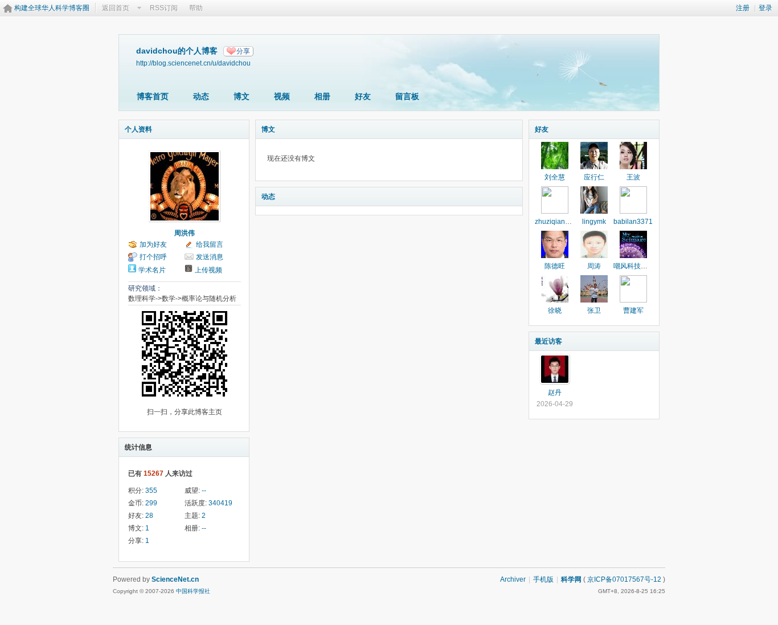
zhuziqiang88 (556, 222)
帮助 (196, 8)
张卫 (594, 310)
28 (149, 516)
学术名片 (152, 270)
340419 (220, 503)
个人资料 (138, 129)
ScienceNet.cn (175, 579)
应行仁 (594, 177)
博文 (241, 96)
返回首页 (115, 8)
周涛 (594, 266)
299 (151, 503)
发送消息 (209, 257)
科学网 (571, 579)
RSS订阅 (164, 8)
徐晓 (555, 310)
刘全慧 (554, 177)
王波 (633, 177)
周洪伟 (184, 233)
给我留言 (209, 244)
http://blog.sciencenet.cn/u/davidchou (193, 63)
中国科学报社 (193, 591)
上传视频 (208, 270)
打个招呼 (153, 257)
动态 (201, 96)
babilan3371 (633, 222)
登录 (765, 8)
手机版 (543, 579)
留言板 (407, 96)
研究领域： (145, 288)
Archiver (513, 579)
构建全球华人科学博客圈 (51, 8)
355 (151, 491)
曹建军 (633, 310)
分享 (243, 51)
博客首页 (153, 96)
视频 (282, 96)
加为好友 (153, 244)
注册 (743, 8)
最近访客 (548, 341)
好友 (363, 96)
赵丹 (555, 393)
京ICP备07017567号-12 (624, 579)
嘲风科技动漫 (633, 266)
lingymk (594, 222)
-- (204, 491)
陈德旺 (554, 266)
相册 (322, 96)
